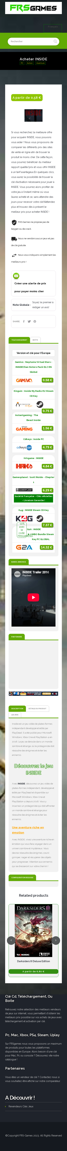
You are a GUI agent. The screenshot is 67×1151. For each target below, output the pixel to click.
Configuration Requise (22, 878)
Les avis (14, 715)
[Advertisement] (33, 664)
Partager (23, 321)
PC (22, 63)
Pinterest (34, 321)
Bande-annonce (18, 562)
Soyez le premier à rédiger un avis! (42, 305)
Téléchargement (19, 340)
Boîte (35, 340)
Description (17, 709)
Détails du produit (37, 709)
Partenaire (16, 637)
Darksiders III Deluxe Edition (33, 961)
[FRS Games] (33, 8)
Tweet (29, 321)
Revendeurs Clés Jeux (21, 1106)
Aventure (40, 63)
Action (30, 63)
